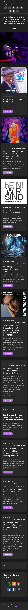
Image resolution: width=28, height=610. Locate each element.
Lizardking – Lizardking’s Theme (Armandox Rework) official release (13, 370)
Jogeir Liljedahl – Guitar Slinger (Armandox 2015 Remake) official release (13, 417)
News (23, 207)
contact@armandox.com (13, 4)
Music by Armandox (14, 17)
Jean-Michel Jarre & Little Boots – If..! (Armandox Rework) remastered (13, 489)
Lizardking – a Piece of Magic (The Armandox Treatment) (12, 269)
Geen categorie (20, 365)
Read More (8, 111)
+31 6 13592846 (18, 1)
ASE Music (22, 148)
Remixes (22, 96)
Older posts (7, 566)
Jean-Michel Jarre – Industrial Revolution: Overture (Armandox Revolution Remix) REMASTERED (12, 330)
